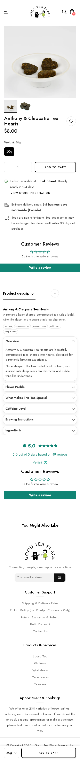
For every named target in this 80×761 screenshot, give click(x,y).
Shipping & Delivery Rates (40, 603)
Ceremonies (40, 677)
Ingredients (13, 430)
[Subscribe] (59, 577)
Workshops (40, 670)
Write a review (40, 267)
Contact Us (40, 631)
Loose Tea (40, 656)
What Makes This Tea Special (26, 398)
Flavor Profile (15, 387)
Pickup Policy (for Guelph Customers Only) (40, 610)
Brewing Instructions (19, 419)
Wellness (40, 663)
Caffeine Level (16, 408)
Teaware (40, 684)
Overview (12, 341)
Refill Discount (40, 624)
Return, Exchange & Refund (40, 617)
